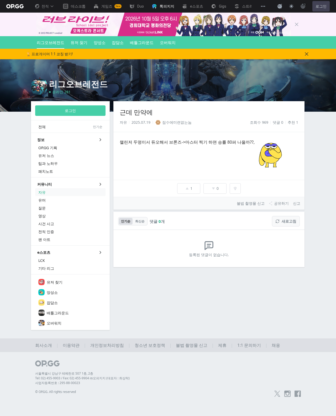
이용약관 (71, 345)
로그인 (321, 6)
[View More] (263, 6)
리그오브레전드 (50, 42)
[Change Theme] (291, 6)
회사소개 (43, 345)
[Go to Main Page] (15, 6)
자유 (123, 122)
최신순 (140, 221)
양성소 (100, 42)
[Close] (296, 24)
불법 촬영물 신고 (191, 345)
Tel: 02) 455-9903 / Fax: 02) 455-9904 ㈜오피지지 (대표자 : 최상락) (82, 378)
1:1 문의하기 (249, 345)
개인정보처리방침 (107, 345)
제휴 (222, 345)
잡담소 (118, 42)
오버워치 (168, 42)
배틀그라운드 (142, 42)
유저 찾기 (79, 42)
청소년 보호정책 (150, 345)
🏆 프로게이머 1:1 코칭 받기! (49, 54)
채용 (276, 345)
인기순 (125, 221)
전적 (45, 6)
